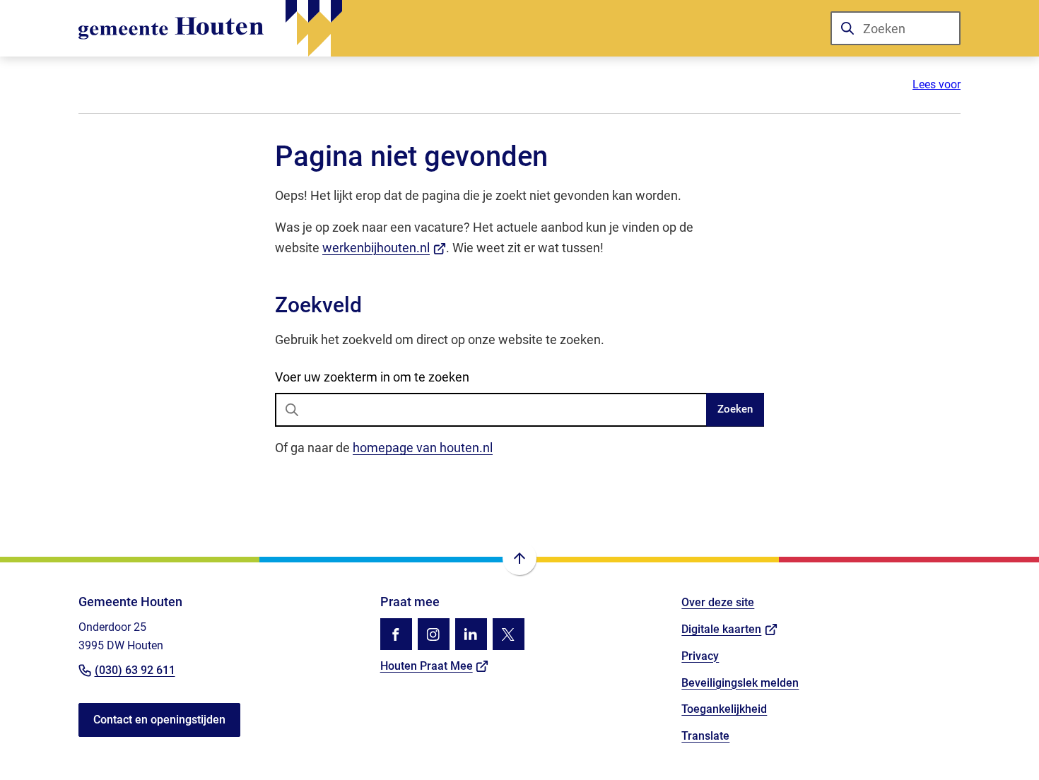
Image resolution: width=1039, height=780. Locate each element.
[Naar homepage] (210, 28)
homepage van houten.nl (423, 447)
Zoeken (735, 409)
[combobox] (895, 28)
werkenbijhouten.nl (384, 247)
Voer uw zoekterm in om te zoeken (372, 377)
